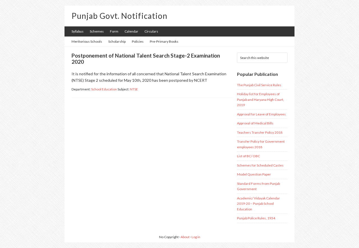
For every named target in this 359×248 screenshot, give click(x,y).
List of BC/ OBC (248, 156)
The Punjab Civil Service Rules (259, 85)
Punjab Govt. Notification (119, 16)
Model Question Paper (254, 174)
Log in (196, 237)
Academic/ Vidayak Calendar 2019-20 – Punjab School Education (258, 203)
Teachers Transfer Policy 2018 (259, 132)
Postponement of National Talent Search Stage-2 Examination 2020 (146, 58)
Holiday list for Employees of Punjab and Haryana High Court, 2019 (260, 99)
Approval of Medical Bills (255, 123)
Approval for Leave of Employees (261, 114)
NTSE (134, 89)
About (185, 237)
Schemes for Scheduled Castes (260, 165)
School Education (104, 89)
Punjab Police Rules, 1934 (256, 218)
